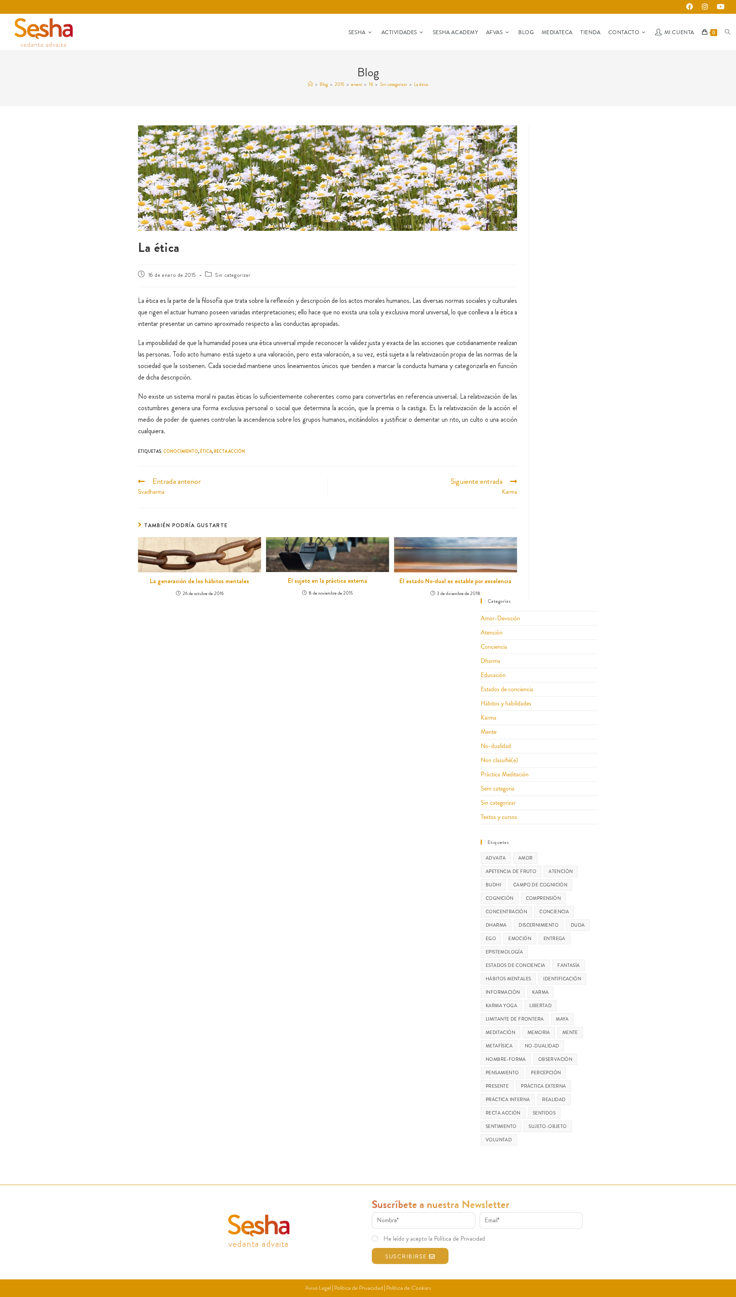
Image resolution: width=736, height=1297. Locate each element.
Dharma (490, 660)
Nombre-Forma (506, 1059)
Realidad (553, 1099)
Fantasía (568, 965)
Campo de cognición (540, 884)
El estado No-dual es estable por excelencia (455, 581)
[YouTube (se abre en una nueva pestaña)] (719, 7)
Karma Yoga (501, 1005)
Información (503, 992)
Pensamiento (502, 1072)
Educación (493, 675)
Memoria (538, 1032)
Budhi (493, 884)
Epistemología (504, 952)
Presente (497, 1086)
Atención (492, 632)
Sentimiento (501, 1126)
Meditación (500, 1032)
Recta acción (229, 451)
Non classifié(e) (499, 760)
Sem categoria (497, 788)
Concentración (506, 911)
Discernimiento (539, 925)
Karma (488, 717)
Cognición (500, 898)
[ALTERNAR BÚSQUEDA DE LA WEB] (727, 32)
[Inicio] (310, 84)
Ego (491, 938)
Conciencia (494, 646)
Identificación (562, 978)
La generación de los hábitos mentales (199, 581)
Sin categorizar (232, 275)
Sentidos (544, 1113)
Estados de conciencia (507, 689)
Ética (206, 451)
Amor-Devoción (500, 618)
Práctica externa (543, 1086)
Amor (525, 858)
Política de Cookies (408, 1288)
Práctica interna (508, 1099)
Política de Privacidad (358, 1288)
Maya (562, 1019)
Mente (488, 731)
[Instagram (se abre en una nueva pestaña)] (707, 7)
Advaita (496, 858)
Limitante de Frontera (515, 1019)
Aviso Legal (318, 1288)
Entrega (554, 938)
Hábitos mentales (508, 978)
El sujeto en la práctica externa (327, 581)
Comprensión (543, 898)
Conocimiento (180, 451)
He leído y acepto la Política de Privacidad (434, 1238)
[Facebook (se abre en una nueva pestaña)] (692, 7)
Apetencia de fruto (511, 871)
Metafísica (499, 1045)
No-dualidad (496, 745)
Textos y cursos (499, 816)
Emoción (519, 938)
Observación (555, 1059)
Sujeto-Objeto (548, 1126)
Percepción (546, 1072)
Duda (578, 925)
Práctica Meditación (505, 774)
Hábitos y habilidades (506, 703)
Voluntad (499, 1139)
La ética (421, 84)
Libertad (540, 1005)
